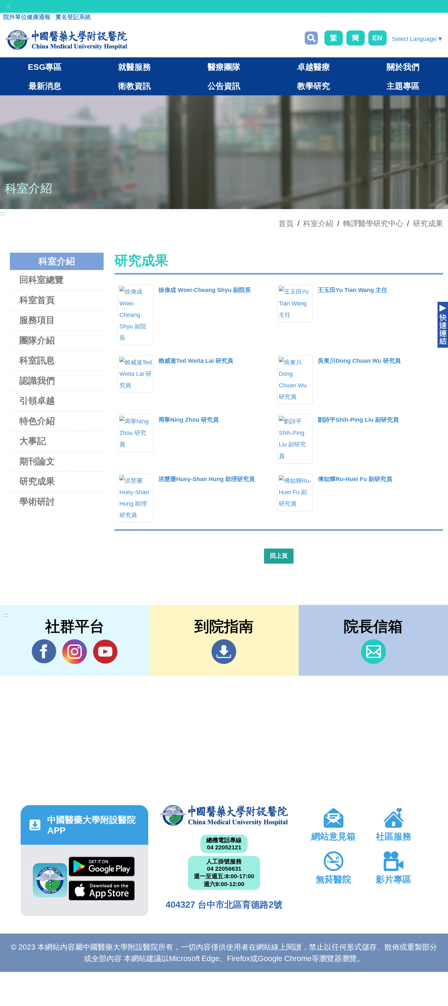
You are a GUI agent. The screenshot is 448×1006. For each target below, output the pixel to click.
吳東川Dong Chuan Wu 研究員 (359, 361)
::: (8, 6)
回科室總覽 (41, 280)
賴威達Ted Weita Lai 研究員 (195, 361)
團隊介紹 (37, 340)
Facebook (44, 651)
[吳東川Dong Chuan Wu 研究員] (295, 379)
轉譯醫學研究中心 (373, 223)
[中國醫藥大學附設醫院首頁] (66, 40)
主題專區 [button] (403, 85)
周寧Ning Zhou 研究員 (188, 419)
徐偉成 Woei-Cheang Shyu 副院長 (204, 290)
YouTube (105, 651)
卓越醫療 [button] (313, 66)
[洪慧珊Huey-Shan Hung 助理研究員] (135, 498)
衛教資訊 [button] (134, 85)
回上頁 (279, 555)
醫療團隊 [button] (224, 66)
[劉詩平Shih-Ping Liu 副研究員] (295, 438)
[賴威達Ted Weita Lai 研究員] (135, 374)
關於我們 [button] (403, 66)
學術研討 (37, 502)
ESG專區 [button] (45, 66)
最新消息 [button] (45, 85)
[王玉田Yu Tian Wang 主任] (295, 303)
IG (74, 651)
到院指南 (224, 651)
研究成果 (428, 223)
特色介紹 (37, 421)
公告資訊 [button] (224, 85)
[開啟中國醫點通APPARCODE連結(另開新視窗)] (50, 880)
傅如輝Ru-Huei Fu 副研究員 (355, 479)
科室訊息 (37, 360)
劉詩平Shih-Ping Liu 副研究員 (358, 419)
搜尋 (311, 38)
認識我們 (37, 381)
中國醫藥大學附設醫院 (224, 815)
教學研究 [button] (313, 85)
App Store (102, 892)
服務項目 (37, 320)
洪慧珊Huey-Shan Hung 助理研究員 (206, 479)
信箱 (373, 651)
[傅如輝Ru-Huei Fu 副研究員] (295, 492)
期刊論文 (37, 461)
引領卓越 (37, 401)
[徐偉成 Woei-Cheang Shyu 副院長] (135, 314)
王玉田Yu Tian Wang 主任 (352, 290)
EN (377, 38)
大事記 (32, 441)
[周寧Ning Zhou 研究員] (135, 433)
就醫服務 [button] (134, 66)
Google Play (102, 868)
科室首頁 (37, 300)
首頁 (286, 223)
